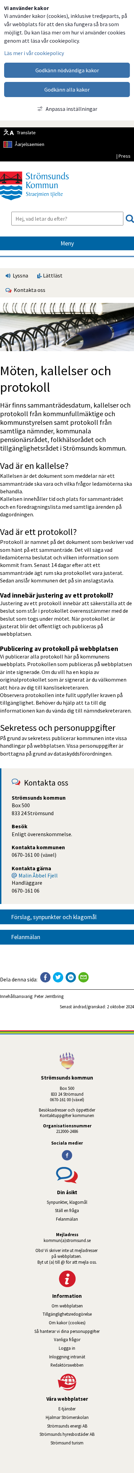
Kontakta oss (28, 289)
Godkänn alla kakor (67, 89)
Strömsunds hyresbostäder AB (87, 1434)
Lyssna (20, 275)
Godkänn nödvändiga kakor (67, 70)
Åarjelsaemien (29, 144)
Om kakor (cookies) (67, 1322)
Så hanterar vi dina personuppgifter (67, 1331)
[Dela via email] (83, 977)
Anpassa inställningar (71, 108)
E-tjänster (96, 1408)
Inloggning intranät (86, 1356)
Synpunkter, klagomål (67, 1202)
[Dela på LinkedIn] (71, 977)
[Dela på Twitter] (58, 977)
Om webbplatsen (67, 1305)
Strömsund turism (86, 1442)
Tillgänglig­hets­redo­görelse (67, 1314)
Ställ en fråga (67, 1210)
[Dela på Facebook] (45, 977)
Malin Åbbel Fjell (38, 875)
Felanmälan (25, 937)
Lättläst (52, 275)
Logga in (67, 1348)
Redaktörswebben (67, 1365)
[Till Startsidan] (34, 202)
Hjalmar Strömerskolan (90, 1417)
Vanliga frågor (67, 1339)
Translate (26, 132)
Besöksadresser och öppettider (67, 1110)
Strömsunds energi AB (90, 1426)
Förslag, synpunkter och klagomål (54, 917)
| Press (123, 156)
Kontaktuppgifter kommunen (67, 1115)
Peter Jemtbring (49, 996)
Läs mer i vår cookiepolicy (34, 53)
